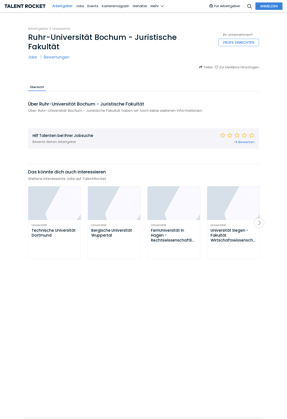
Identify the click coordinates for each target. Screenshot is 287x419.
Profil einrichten (238, 42)
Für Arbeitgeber (227, 6)
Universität (61, 28)
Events (92, 6)
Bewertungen (57, 57)
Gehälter (140, 6)
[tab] (37, 87)
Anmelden (269, 6)
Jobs (80, 6)
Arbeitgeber (62, 6)
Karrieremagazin (115, 6)
